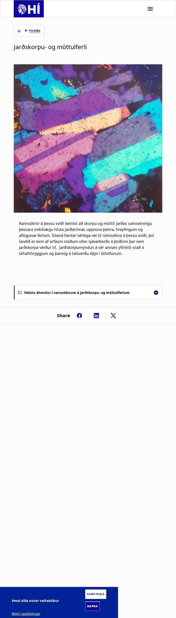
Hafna (92, 606)
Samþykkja (96, 594)
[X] (113, 315)
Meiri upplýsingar (26, 613)
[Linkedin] (96, 315)
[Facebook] (79, 315)
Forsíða (34, 31)
